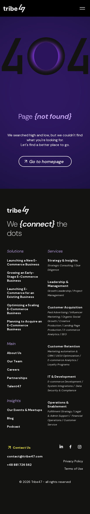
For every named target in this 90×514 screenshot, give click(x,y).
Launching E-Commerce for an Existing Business (20, 293)
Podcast (13, 427)
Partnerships (17, 378)
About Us (14, 353)
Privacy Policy (73, 461)
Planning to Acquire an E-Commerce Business (24, 325)
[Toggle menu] (82, 8)
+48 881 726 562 (19, 465)
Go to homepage (46, 161)
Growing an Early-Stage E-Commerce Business (22, 277)
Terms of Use (73, 468)
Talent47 (14, 386)
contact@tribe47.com (25, 456)
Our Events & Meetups (24, 410)
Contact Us (22, 448)
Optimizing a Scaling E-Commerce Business (23, 309)
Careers (13, 370)
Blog (10, 418)
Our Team (14, 361)
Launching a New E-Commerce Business (23, 262)
